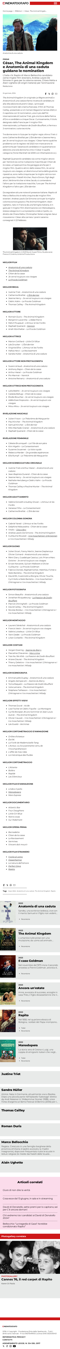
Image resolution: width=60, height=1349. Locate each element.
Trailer (23, 1028)
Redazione (8, 86)
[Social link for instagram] (10, 1346)
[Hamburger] (55, 3)
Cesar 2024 (12, 891)
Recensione (25, 919)
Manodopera (28, 1045)
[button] (46, 94)
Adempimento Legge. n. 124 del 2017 (21, 1343)
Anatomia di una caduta (25, 891)
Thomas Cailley (13, 1110)
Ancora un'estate (31, 988)
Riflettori (18, 11)
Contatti (7, 1340)
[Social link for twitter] (4, 1346)
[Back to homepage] (10, 1326)
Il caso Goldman (30, 961)
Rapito (53, 891)
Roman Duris (11, 1126)
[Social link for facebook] (7, 1346)
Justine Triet (10, 1074)
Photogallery (9, 1276)
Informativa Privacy (14, 1337)
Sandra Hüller (11, 1090)
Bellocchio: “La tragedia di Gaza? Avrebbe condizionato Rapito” (25, 1225)
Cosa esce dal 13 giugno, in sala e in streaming (28, 1198)
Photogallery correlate (13, 1236)
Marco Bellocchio (14, 1142)
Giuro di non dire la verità (16, 1190)
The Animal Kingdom (42, 891)
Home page (8, 11)
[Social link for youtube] (14, 1346)
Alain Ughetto (12, 1162)
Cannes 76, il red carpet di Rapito (26, 1279)
